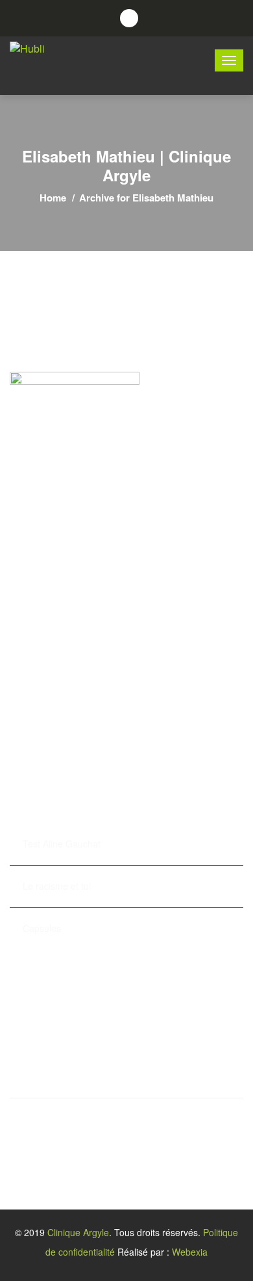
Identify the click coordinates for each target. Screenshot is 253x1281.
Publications (38, 725)
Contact (27, 746)
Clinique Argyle (78, 1232)
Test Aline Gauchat (62, 843)
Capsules (42, 928)
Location (29, 703)
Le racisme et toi (57, 885)
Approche (32, 682)
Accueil (27, 639)
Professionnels (44, 660)
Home (53, 197)
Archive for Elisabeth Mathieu (146, 197)
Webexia (190, 1251)
